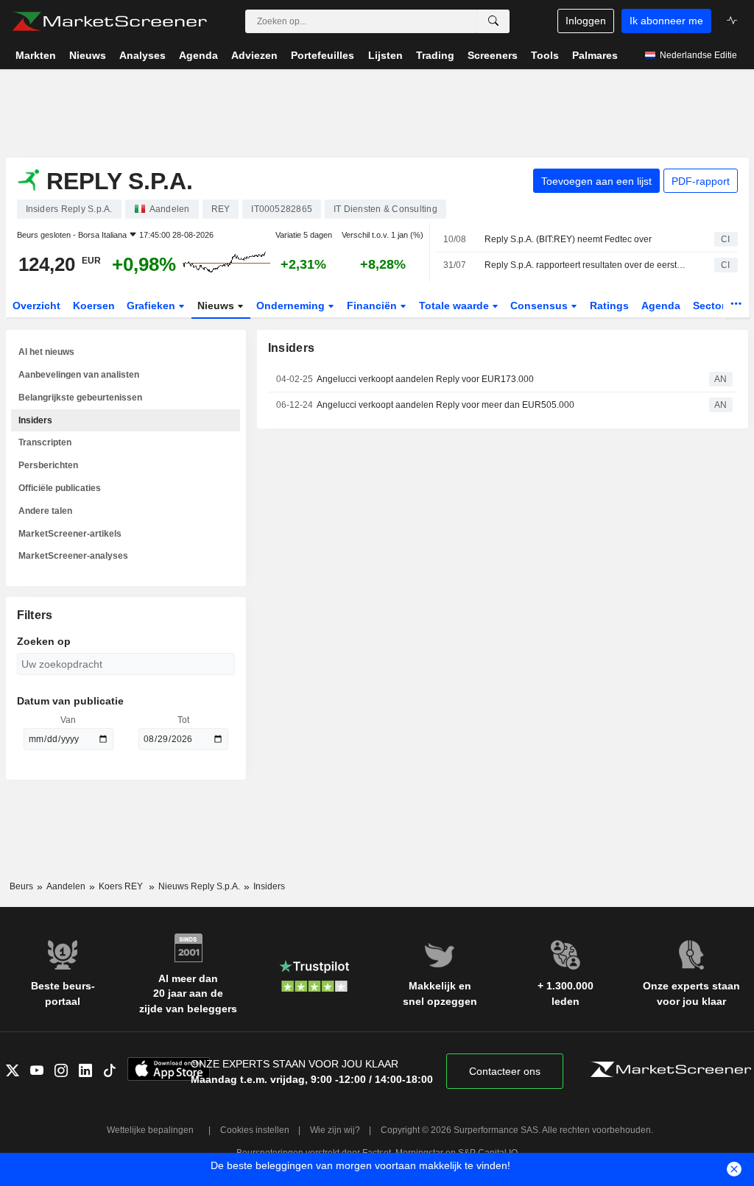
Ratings (609, 305)
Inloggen (586, 21)
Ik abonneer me (666, 21)
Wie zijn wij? (335, 1130)
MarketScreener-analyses (73, 556)
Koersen (94, 305)
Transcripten (44, 442)
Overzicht (36, 305)
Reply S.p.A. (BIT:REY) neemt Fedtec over (568, 239)
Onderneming (292, 305)
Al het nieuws (46, 352)
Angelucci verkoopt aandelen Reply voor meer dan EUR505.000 (445, 405)
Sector (710, 305)
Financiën (373, 305)
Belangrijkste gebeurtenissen (80, 397)
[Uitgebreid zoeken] (493, 21)
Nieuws (217, 305)
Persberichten (48, 465)
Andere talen (45, 511)
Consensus (540, 305)
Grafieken (152, 305)
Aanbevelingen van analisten (78, 375)
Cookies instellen (254, 1130)
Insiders (35, 420)
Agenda (660, 305)
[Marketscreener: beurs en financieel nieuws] (109, 21)
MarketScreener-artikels (69, 534)
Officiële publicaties (59, 488)
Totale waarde (455, 305)
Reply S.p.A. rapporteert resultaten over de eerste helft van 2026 (586, 265)
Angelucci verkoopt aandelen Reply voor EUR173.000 (425, 379)
